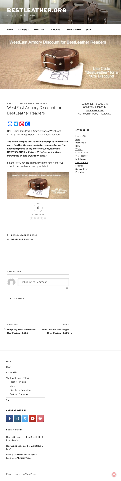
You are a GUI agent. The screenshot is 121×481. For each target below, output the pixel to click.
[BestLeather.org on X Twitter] (25, 418)
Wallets (78, 149)
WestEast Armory (22, 239)
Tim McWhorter (37, 103)
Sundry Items (81, 169)
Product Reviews (18, 381)
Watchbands (81, 155)
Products (22, 29)
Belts (77, 146)
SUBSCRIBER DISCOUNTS (95, 104)
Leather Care (81, 162)
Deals (14, 235)
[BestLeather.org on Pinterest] (40, 418)
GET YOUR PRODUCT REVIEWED (94, 113)
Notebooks (80, 159)
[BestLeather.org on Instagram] (17, 418)
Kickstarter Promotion (20, 390)
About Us (55, 29)
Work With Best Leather (17, 378)
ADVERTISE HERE (95, 110)
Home (10, 29)
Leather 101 (81, 136)
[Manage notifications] (114, 474)
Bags (77, 139)
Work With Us (74, 29)
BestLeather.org (37, 10)
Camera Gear (81, 152)
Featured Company (19, 394)
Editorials (79, 172)
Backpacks (80, 142)
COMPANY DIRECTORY (94, 107)
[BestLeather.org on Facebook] (9, 418)
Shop (88, 29)
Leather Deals (28, 235)
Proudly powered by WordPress (21, 474)
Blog (8, 367)
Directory (39, 29)
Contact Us (11, 372)
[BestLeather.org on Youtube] (32, 418)
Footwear (79, 165)
